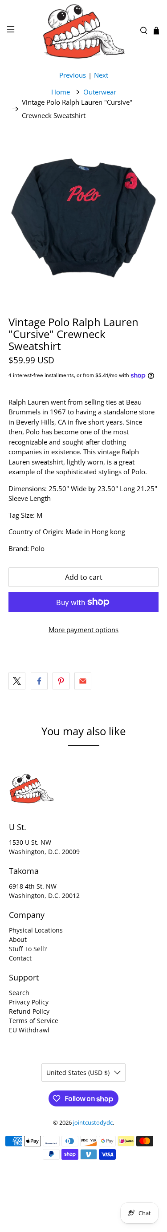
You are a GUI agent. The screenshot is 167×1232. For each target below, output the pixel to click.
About (18, 939)
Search (19, 992)
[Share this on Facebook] (39, 681)
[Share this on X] (16, 681)
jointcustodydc (93, 1122)
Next (101, 75)
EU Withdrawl (29, 1030)
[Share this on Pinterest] (61, 681)
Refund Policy (29, 1011)
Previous (72, 75)
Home (60, 92)
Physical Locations (36, 930)
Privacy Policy (29, 1002)
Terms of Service (33, 1020)
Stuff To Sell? (28, 949)
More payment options (83, 629)
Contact (20, 958)
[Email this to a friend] (82, 681)
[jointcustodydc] (84, 30)
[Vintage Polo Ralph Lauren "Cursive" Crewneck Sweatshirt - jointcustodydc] (83, 214)
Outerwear (99, 92)
